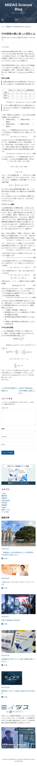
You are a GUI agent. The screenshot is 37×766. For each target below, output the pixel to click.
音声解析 (4, 503)
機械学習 (9, 26)
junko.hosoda (11, 37)
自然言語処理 (5, 500)
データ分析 (5, 512)
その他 (3, 493)
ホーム (3, 26)
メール (3, 436)
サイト (3, 444)
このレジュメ (23, 72)
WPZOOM (19, 761)
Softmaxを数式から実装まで (9, 389)
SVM (6, 380)
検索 (33, 20)
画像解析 (4, 505)
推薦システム (5, 510)
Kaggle (3, 507)
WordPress (13, 759)
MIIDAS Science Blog (18, 7)
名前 (3, 428)
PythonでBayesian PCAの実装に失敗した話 (27, 390)
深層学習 (4, 498)
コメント (4, 408)
